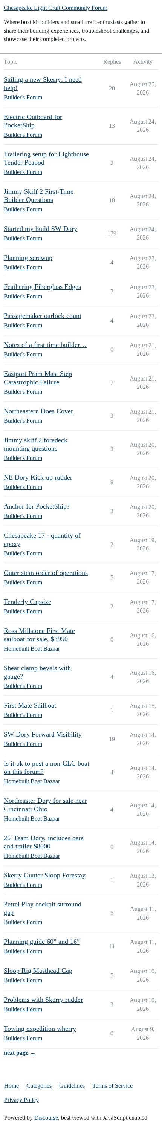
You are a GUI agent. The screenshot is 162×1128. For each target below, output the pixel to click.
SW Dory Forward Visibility (43, 734)
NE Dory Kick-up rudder (38, 477)
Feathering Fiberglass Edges (42, 286)
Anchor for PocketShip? (37, 506)
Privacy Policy (21, 1100)
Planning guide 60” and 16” (42, 941)
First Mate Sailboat (30, 705)
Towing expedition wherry (40, 1028)
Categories (39, 1085)
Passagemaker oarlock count (42, 315)
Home (11, 1085)
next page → (20, 1052)
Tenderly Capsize (27, 601)
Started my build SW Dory (40, 228)
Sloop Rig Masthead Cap (38, 970)
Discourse (46, 1117)
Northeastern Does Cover (38, 411)
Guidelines (72, 1085)
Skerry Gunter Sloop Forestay (45, 875)
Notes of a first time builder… (45, 344)
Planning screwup (28, 257)
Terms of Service (112, 1085)
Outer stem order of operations (46, 572)
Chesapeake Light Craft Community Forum (55, 8)
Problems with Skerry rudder (43, 999)
